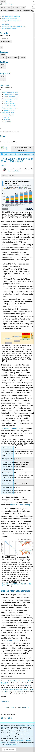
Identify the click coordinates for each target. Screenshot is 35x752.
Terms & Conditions (25, 740)
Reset (3, 54)
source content (19, 692)
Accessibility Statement (8, 742)
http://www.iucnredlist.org (10, 428)
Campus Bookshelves (25, 154)
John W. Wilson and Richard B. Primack (15, 689)
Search (4, 749)
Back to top (4, 701)
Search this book (5, 35)
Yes (5, 718)
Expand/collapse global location (33, 154)
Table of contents (9, 175)
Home (10, 154)
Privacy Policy (14, 740)
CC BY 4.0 (28, 685)
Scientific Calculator (10, 105)
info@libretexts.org (10, 744)
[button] (7, 119)
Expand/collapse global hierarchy (3, 154)
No (11, 718)
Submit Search (5, 41)
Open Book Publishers (14, 171)
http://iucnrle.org (12, 640)
